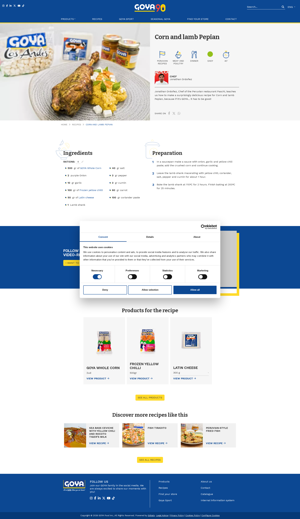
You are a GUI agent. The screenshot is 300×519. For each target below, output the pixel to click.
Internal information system (217, 500)
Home (64, 124)
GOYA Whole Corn (90, 168)
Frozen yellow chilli (91, 190)
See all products (150, 397)
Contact (231, 19)
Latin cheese (86, 197)
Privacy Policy (177, 515)
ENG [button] (291, 6)
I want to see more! (79, 262)
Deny (105, 289)
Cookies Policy (192, 515)
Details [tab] (150, 237)
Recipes (97, 19)
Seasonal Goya (160, 19)
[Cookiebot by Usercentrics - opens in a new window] (203, 226)
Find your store (198, 19)
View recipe (97, 443)
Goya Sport (126, 19)
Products (164, 481)
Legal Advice (162, 515)
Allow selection (150, 289)
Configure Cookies (211, 515)
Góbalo (151, 515)
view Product (96, 378)
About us (206, 481)
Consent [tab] (103, 237)
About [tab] (196, 237)
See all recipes (150, 459)
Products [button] (67, 19)
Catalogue (207, 494)
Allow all (195, 289)
